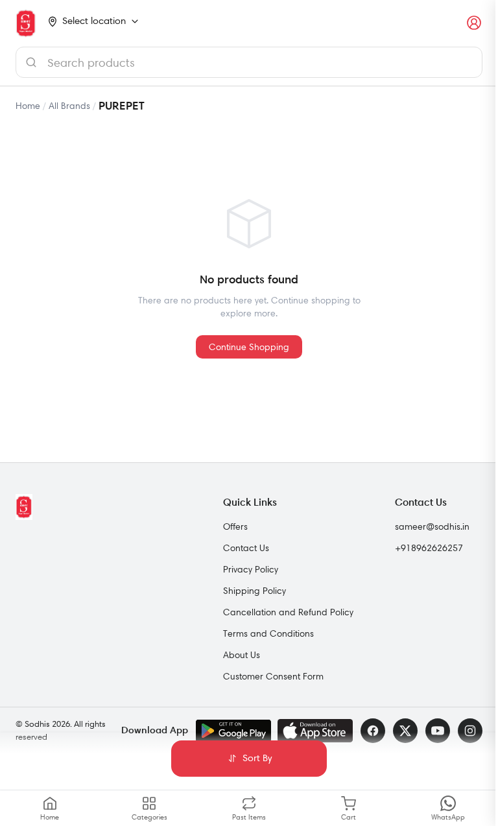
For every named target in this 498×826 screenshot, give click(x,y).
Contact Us (246, 548)
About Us (241, 655)
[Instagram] (470, 730)
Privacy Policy (250, 569)
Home (28, 106)
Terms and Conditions (268, 633)
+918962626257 (429, 548)
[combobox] (249, 62)
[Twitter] (405, 730)
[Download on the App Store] (315, 730)
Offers (235, 526)
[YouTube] (437, 730)
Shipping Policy (254, 590)
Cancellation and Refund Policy (288, 612)
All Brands (69, 105)
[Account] (474, 23)
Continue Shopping (249, 347)
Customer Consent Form (273, 676)
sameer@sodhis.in (432, 526)
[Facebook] (373, 730)
